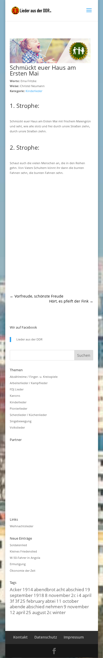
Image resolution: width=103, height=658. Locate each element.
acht (60, 589)
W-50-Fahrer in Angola (25, 558)
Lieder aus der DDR (29, 339)
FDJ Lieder (17, 389)
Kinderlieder (34, 91)
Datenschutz (45, 637)
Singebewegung (20, 421)
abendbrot (44, 589)
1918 (39, 595)
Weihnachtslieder (21, 526)
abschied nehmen (44, 606)
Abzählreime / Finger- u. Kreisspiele (34, 377)
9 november (76, 606)
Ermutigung (18, 564)
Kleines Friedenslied (23, 551)
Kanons (15, 396)
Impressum (74, 637)
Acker (16, 589)
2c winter (56, 612)
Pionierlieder (18, 408)
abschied (75, 589)
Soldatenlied (18, 545)
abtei (50, 601)
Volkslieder (17, 427)
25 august (36, 612)
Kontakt (20, 637)
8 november (57, 595)
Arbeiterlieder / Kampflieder (29, 383)
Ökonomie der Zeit (22, 570)
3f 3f (14, 601)
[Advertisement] (51, 234)
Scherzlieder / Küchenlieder (28, 415)
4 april (85, 595)
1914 (27, 589)
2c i (74, 595)
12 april (17, 612)
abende (17, 606)
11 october (67, 601)
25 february (32, 601)
